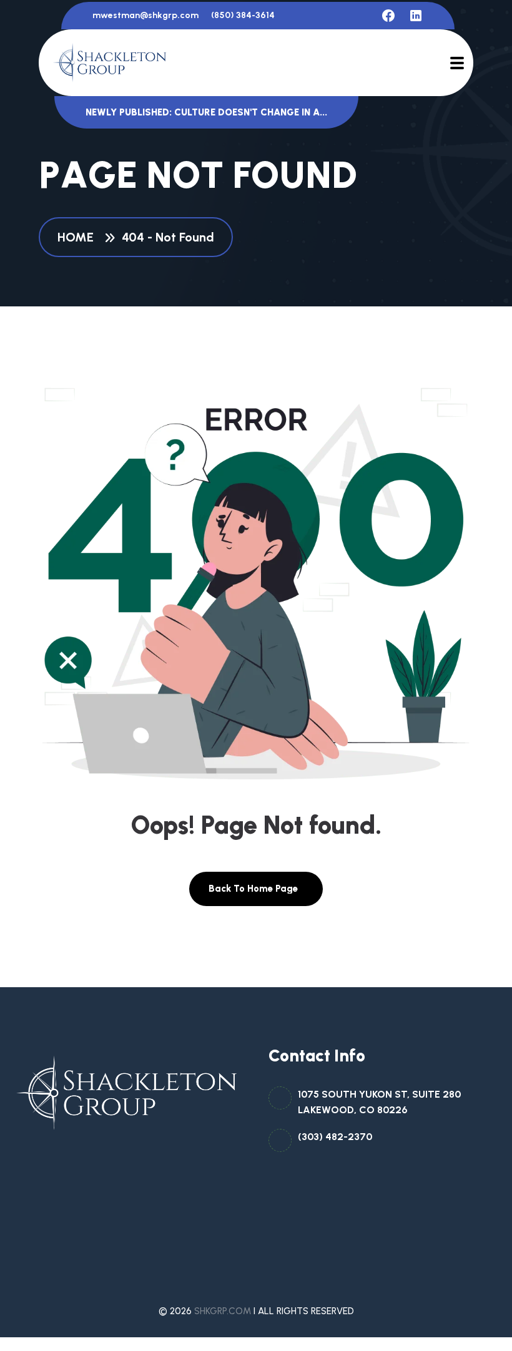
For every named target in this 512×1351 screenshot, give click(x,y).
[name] (388, 15)
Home (78, 237)
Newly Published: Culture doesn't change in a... (206, 112)
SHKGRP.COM (222, 1311)
